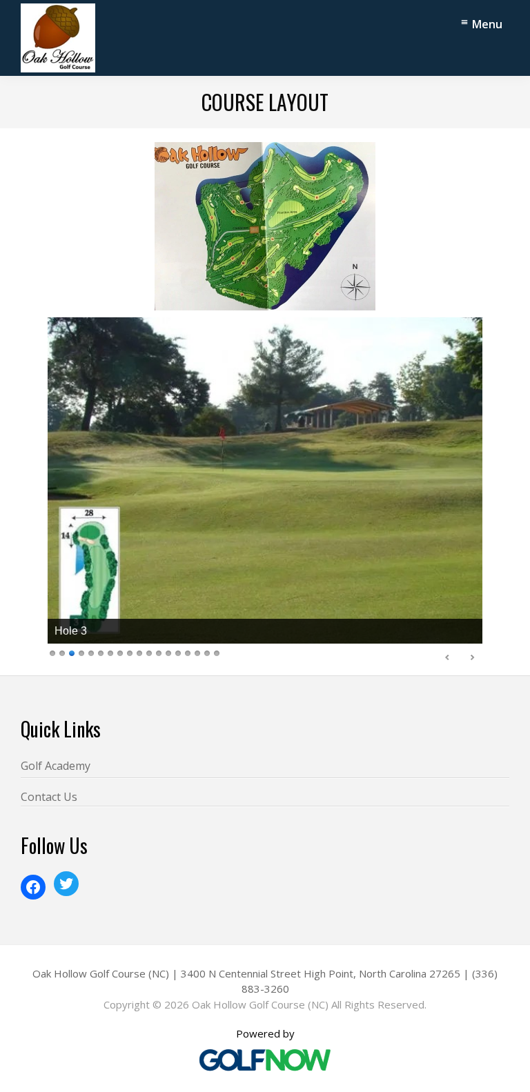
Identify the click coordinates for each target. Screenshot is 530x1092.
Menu (487, 24)
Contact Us (49, 796)
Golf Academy (55, 765)
